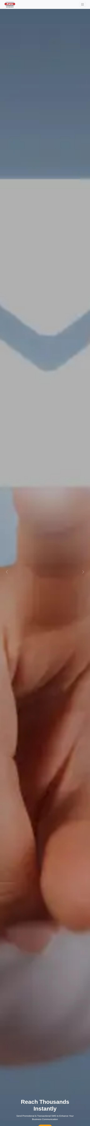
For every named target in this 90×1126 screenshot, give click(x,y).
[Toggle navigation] (82, 4)
